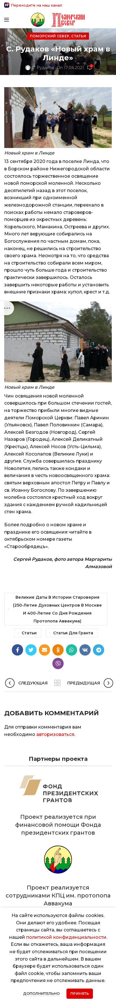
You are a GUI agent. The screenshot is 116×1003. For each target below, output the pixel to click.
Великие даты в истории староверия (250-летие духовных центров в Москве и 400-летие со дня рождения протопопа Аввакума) (57, 609)
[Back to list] (57, 683)
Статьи (78, 36)
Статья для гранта (73, 632)
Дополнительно (41, 993)
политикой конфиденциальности (66, 937)
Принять (79, 993)
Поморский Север (50, 36)
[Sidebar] (7, 308)
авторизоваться (55, 734)
